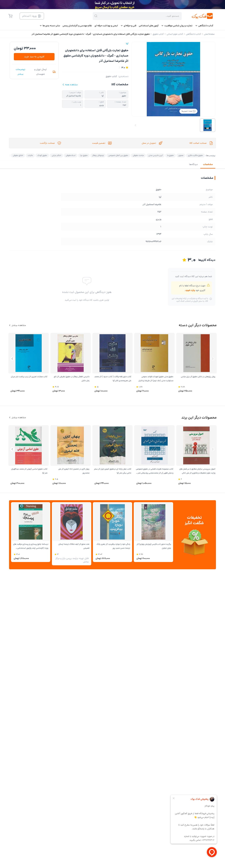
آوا (127, 43)
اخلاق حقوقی (18, 155)
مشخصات (208, 164)
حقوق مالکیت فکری (195, 155)
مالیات (30, 155)
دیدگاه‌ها (193, 164)
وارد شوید (190, 290)
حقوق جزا (84, 155)
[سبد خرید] (10, 16)
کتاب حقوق (111, 76)
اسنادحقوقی (70, 155)
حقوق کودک (42, 155)
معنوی (180, 155)
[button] (12, 359)
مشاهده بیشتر (19, 325)
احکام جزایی (56, 155)
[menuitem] (204, 25)
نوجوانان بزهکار (98, 155)
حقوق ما (170, 155)
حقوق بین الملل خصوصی (118, 155)
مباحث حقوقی (138, 155)
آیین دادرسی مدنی (155, 155)
